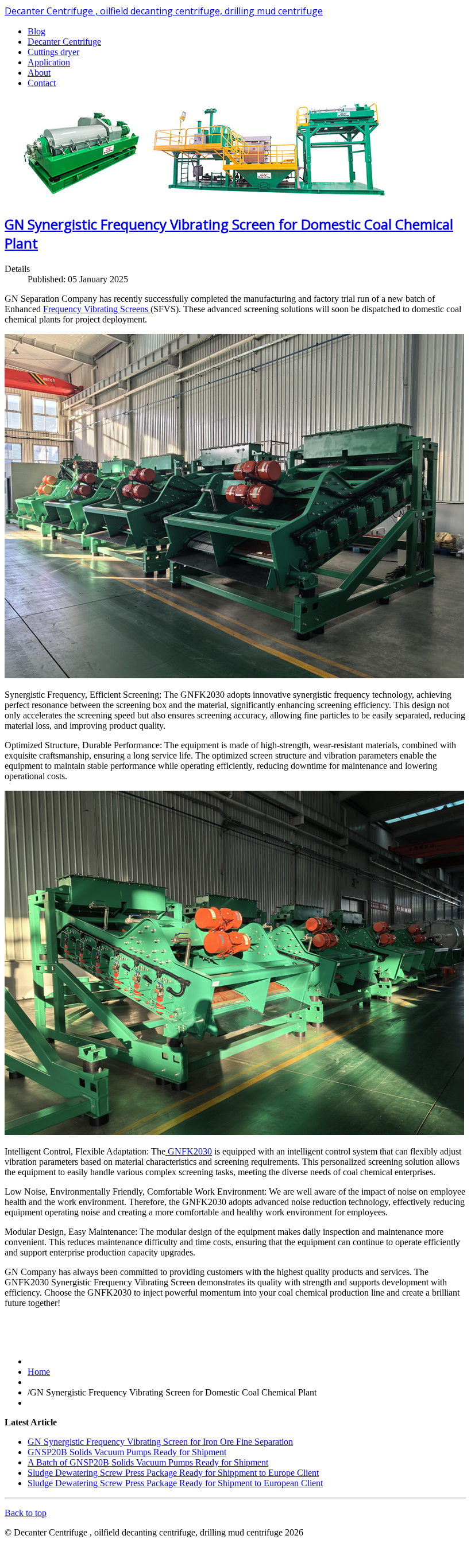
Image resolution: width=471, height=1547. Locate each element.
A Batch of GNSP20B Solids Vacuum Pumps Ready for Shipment (148, 1462)
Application (49, 62)
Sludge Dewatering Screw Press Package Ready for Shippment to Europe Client (173, 1473)
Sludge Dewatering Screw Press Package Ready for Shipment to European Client (175, 1483)
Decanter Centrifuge (64, 41)
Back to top (26, 1513)
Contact (42, 83)
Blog (36, 31)
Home (39, 1372)
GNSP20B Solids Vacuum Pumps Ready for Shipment (127, 1452)
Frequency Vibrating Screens (96, 309)
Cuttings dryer (53, 52)
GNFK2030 (188, 1151)
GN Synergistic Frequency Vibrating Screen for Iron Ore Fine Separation (160, 1442)
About (39, 72)
